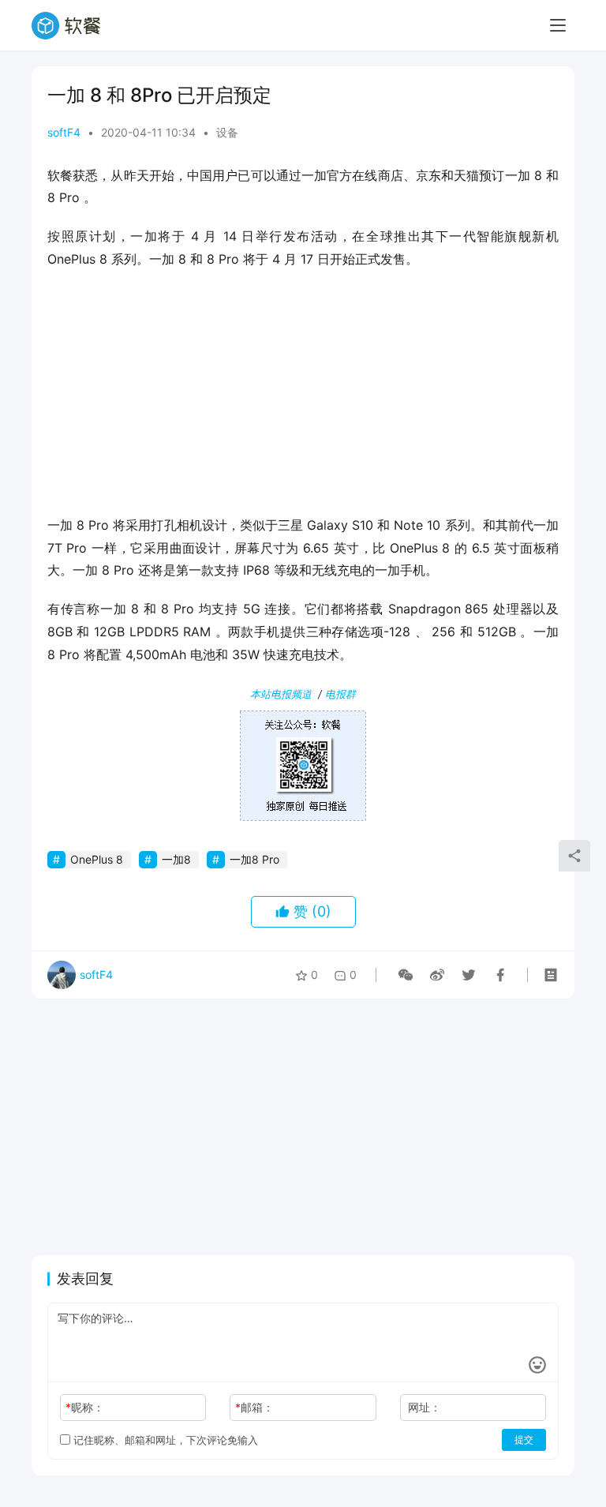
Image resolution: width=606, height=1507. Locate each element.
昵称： (84, 1407)
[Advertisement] (303, 397)
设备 (227, 132)
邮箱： (254, 1407)
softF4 (63, 132)
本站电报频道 (281, 694)
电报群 (340, 694)
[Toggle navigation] (557, 25)
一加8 (176, 859)
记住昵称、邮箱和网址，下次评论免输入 (164, 1440)
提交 (523, 1439)
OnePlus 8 (96, 859)
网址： (424, 1407)
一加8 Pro (254, 859)
